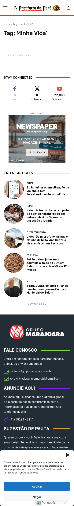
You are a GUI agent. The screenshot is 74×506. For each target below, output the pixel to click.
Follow (37, 86)
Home (7, 24)
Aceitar (37, 486)
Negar (37, 497)
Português (48, 502)
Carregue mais (36, 304)
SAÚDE (30, 183)
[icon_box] (28, 371)
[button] (68, 455)
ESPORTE (31, 206)
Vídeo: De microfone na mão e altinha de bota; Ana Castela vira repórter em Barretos (47, 240)
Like (15, 86)
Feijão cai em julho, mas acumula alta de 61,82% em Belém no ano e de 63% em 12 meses (47, 264)
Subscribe (59, 86)
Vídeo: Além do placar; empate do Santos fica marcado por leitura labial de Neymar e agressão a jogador (48, 215)
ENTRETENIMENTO (36, 232)
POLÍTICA (31, 281)
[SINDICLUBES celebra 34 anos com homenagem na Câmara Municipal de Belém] (14, 287)
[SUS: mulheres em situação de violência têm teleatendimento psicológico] (14, 189)
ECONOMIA (32, 255)
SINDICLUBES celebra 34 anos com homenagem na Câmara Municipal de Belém (47, 289)
